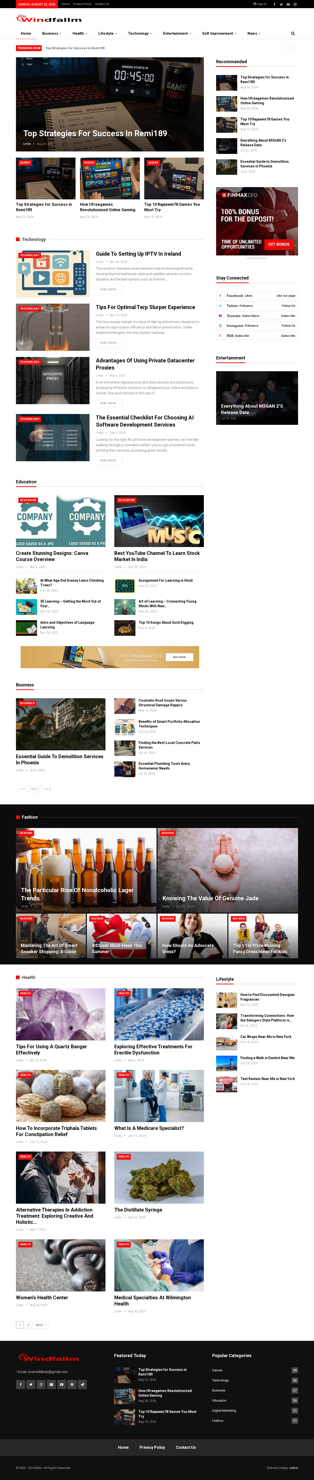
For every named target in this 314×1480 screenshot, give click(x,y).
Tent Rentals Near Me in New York (267, 1079)
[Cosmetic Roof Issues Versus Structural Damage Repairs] (124, 706)
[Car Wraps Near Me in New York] (226, 1042)
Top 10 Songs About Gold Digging (166, 622)
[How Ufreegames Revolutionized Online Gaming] (110, 178)
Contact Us (102, 4)
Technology (138, 33)
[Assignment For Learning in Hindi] (124, 586)
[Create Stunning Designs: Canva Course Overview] (60, 521)
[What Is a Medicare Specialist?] (159, 1096)
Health (78, 33)
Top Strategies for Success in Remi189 (75, 48)
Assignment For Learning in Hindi (166, 580)
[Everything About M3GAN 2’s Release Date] (226, 146)
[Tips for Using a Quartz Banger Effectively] (60, 1014)
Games (25, 162)
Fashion (26, 833)
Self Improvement (217, 33)
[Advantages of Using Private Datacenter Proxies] (53, 380)
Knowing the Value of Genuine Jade (210, 898)
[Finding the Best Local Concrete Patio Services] (124, 748)
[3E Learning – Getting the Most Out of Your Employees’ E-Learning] (26, 607)
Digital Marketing (224, 1410)
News (252, 33)
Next (194, 100)
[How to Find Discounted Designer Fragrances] (226, 1000)
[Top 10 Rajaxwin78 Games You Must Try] (174, 178)
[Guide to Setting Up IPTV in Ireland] (53, 273)
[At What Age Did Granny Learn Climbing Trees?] (26, 586)
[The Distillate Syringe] (159, 1178)
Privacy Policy (82, 4)
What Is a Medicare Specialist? (149, 1128)
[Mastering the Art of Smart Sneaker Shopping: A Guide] (50, 936)
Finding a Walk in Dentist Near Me (267, 1058)
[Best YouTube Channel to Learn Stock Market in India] (159, 521)
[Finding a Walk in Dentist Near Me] (226, 1063)
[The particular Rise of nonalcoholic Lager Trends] (86, 870)
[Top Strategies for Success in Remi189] (46, 178)
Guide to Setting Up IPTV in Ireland (138, 254)
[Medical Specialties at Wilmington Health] (159, 1265)
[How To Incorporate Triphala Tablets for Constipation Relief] (60, 1096)
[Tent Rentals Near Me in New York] (226, 1084)
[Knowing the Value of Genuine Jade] (228, 870)
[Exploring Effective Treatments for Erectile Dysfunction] (159, 1014)
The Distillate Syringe (138, 1210)
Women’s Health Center (42, 1298)
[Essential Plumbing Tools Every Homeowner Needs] (124, 769)
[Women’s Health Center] (60, 1265)
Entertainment (175, 33)
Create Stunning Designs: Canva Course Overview (52, 556)
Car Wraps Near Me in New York (265, 1037)
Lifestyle (106, 33)
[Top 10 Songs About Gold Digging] (124, 628)
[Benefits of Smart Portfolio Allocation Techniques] (124, 727)
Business (50, 33)
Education (28, 500)
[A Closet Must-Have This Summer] (121, 936)
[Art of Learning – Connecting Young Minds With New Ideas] (124, 607)
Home (66, 4)
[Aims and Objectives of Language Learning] (26, 628)
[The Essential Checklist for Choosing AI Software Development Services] (53, 437)
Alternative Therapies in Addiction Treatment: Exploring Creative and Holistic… (54, 1216)
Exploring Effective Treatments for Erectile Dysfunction (153, 1050)
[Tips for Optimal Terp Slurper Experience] (53, 327)
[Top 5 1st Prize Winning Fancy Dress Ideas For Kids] (263, 936)
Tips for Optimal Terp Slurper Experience (145, 307)
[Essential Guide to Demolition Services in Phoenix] (60, 724)
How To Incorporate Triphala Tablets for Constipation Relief (56, 1131)
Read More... (109, 289)
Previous (26, 100)
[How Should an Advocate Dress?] (192, 936)
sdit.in (294, 1468)
